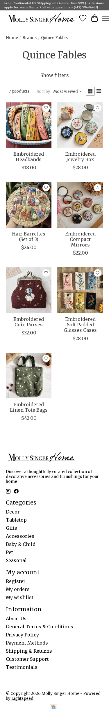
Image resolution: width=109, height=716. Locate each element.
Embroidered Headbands (28, 156)
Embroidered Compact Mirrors (80, 239)
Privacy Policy (22, 635)
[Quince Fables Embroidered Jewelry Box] (80, 125)
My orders (18, 589)
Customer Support (27, 659)
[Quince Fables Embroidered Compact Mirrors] (80, 204)
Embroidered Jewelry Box (80, 156)
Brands (29, 37)
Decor (13, 512)
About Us (16, 618)
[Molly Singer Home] (41, 18)
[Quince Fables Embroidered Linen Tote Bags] (28, 375)
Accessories (20, 536)
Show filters (54, 75)
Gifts (11, 528)
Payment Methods (27, 643)
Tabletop (16, 520)
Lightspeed (22, 698)
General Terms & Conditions (39, 627)
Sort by (43, 91)
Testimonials (21, 667)
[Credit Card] (53, 707)
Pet (9, 552)
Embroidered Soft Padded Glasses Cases (80, 324)
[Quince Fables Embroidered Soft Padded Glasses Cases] (80, 290)
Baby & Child (20, 544)
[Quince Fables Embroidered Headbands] (28, 125)
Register (16, 581)
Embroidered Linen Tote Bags (29, 407)
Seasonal (16, 560)
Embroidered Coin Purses (28, 321)
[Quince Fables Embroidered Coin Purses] (28, 290)
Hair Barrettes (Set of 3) (28, 236)
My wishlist (19, 597)
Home (12, 37)
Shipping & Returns (29, 651)
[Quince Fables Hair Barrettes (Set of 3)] (28, 204)
